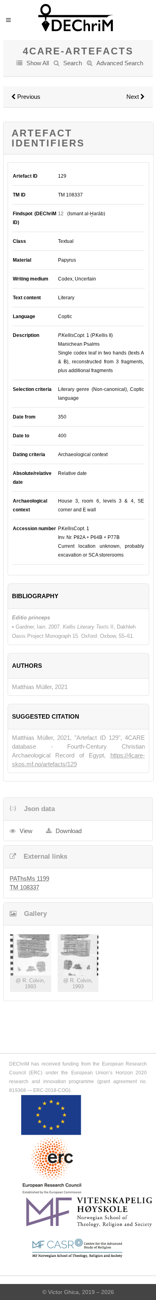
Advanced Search (119, 63)
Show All (37, 63)
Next (133, 96)
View (26, 830)
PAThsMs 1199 (29, 878)
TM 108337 (24, 887)
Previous (28, 96)
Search (72, 63)
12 (61, 213)
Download (69, 830)
